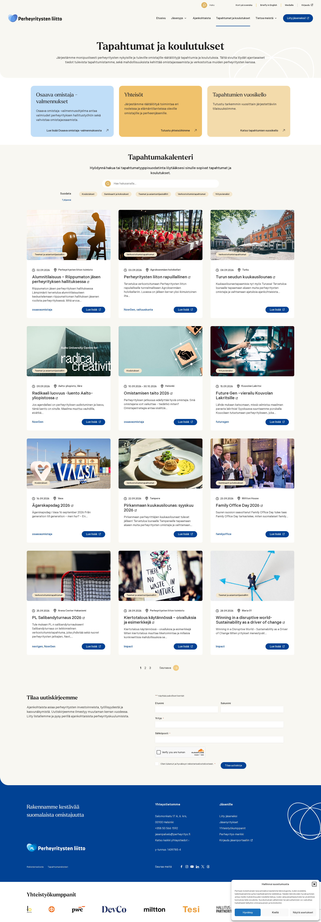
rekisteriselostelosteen (200, 763)
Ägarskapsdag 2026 (52, 505)
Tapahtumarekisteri (58, 867)
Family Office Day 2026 (239, 505)
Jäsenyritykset (228, 822)
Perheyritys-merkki (231, 834)
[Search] (204, 5)
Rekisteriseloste (35, 867)
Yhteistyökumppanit (232, 828)
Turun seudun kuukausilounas (245, 277)
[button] (314, 884)
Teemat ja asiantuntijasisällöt (153, 194)
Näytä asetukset (303, 912)
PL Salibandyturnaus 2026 (58, 617)
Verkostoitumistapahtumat (192, 194)
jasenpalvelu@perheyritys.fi (172, 834)
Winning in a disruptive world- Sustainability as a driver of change (250, 620)
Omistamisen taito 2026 (148, 393)
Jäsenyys (177, 18)
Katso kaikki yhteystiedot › (172, 840)
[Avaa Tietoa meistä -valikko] (276, 18)
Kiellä (275, 912)
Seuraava (165, 667)
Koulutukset (88, 194)
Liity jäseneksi (228, 816)
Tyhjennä (66, 200)
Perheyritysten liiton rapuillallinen (157, 277)
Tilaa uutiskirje (233, 765)
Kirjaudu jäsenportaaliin (235, 840)
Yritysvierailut (222, 194)
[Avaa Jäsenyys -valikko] (185, 18)
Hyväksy (248, 912)
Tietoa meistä (264, 18)
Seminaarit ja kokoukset (116, 194)
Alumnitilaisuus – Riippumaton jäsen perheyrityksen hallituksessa (66, 279)
